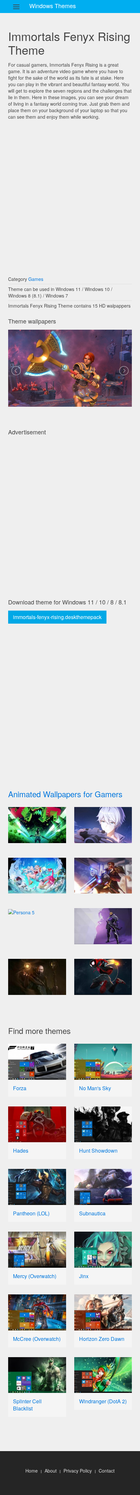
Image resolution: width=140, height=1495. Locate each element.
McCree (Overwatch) (37, 1339)
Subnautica (92, 1213)
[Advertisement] (70, 195)
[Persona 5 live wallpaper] (37, 911)
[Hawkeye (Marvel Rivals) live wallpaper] (103, 926)
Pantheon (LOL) (31, 1213)
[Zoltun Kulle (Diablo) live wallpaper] (37, 977)
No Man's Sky (95, 1088)
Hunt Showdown (98, 1150)
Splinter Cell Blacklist (27, 1404)
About (51, 1470)
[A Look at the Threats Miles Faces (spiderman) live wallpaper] (103, 977)
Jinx (84, 1276)
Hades (20, 1150)
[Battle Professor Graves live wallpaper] (103, 876)
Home (31, 1470)
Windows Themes (52, 5)
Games (35, 279)
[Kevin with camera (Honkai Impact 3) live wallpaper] (103, 825)
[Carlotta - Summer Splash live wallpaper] (37, 876)
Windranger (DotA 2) (103, 1401)
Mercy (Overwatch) (34, 1276)
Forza (19, 1088)
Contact (107, 1470)
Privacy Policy (77, 1470)
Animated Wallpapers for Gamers (65, 794)
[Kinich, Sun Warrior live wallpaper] (37, 825)
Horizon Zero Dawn (101, 1339)
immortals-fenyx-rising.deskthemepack (57, 617)
